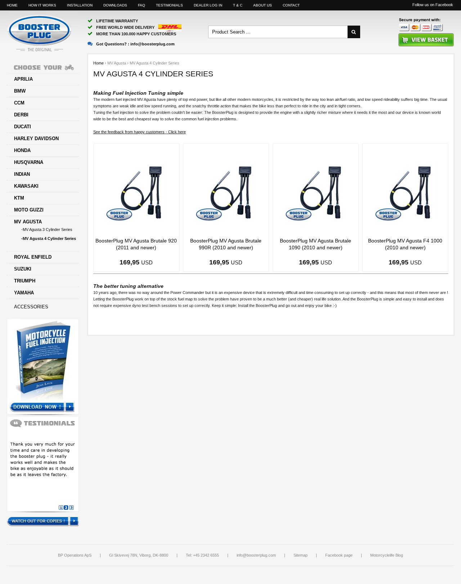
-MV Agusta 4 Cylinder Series (48, 238)
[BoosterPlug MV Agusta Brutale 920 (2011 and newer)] (136, 190)
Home (12, 5)
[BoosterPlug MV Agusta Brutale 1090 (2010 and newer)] (315, 190)
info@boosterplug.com (256, 555)
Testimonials (169, 5)
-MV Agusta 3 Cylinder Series (46, 229)
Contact (291, 5)
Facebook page (339, 555)
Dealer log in (208, 5)
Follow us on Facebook (432, 5)
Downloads (115, 5)
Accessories (31, 306)
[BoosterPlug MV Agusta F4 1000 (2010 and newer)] (405, 190)
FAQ (141, 5)
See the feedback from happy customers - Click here (139, 132)
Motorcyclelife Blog (386, 555)
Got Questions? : (135, 44)
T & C (237, 5)
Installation (80, 5)
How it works (42, 5)
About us (262, 5)
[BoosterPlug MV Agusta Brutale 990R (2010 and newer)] (225, 190)
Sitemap (301, 555)
